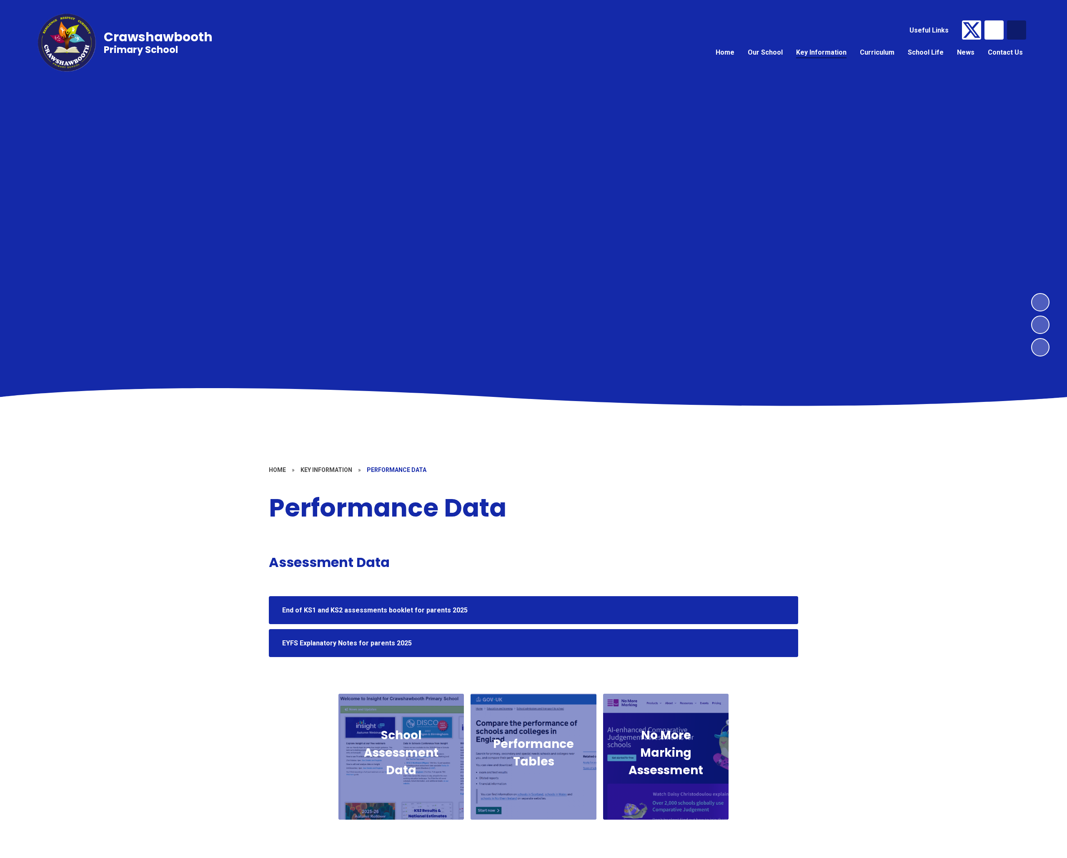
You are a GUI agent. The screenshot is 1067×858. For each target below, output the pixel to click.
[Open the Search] (1016, 30)
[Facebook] (994, 30)
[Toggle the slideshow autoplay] (1040, 347)
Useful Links (929, 30)
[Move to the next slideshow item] (1040, 302)
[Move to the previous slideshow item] (1040, 325)
